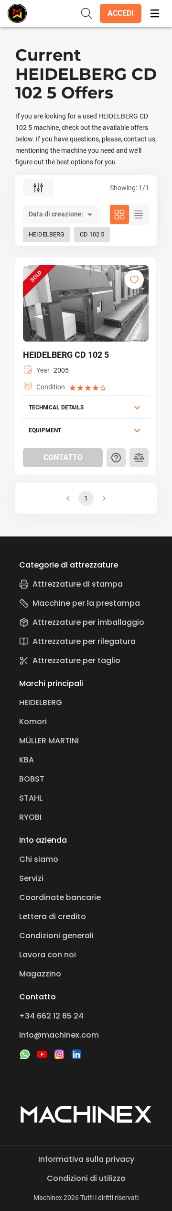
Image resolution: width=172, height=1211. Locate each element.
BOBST (31, 778)
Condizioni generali (56, 935)
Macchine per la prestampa (86, 603)
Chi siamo (38, 859)
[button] (120, 13)
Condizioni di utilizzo (86, 1178)
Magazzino (40, 973)
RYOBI (30, 817)
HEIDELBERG (40, 702)
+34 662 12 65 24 (51, 1015)
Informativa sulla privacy (86, 1159)
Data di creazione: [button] (56, 214)
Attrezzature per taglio (76, 660)
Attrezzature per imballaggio (88, 622)
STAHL (31, 798)
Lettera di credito (52, 916)
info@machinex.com (59, 1034)
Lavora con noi (47, 954)
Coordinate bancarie (60, 897)
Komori (33, 721)
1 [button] (86, 498)
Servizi (31, 878)
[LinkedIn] (76, 1054)
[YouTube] (42, 1054)
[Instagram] (59, 1054)
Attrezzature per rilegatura (84, 641)
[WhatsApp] (25, 1054)
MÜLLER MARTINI (49, 740)
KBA (26, 759)
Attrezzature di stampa (77, 584)
